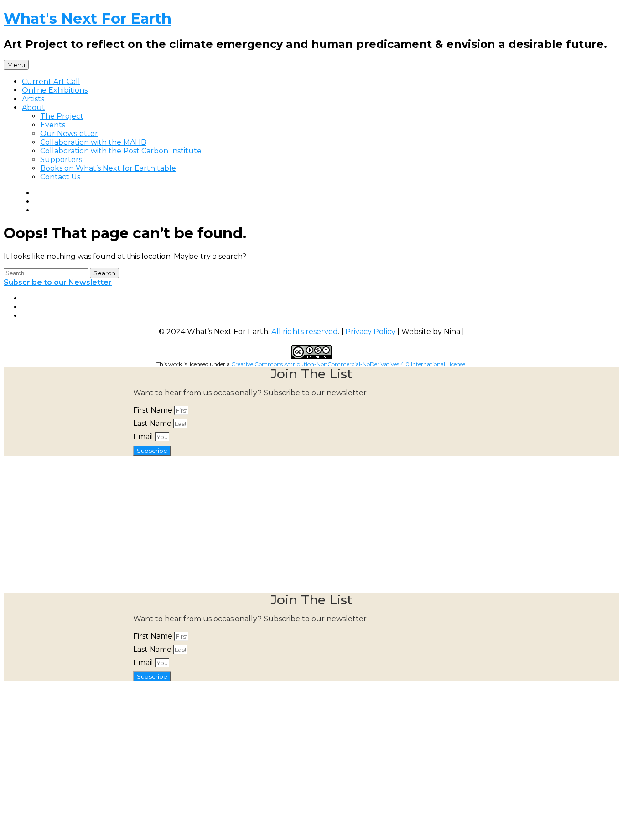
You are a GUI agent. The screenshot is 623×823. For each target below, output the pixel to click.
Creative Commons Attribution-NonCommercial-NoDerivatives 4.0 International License (348, 364)
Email (144, 436)
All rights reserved (304, 331)
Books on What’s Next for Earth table (108, 168)
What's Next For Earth (87, 18)
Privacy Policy (370, 331)
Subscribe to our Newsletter (58, 282)
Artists (33, 98)
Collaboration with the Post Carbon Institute (121, 151)
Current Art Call (51, 81)
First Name (153, 410)
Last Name (153, 423)
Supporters (61, 159)
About (33, 107)
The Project (61, 116)
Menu (16, 64)
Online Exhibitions (55, 90)
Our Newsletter (69, 133)
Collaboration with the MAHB (93, 142)
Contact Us (60, 177)
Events (52, 125)
